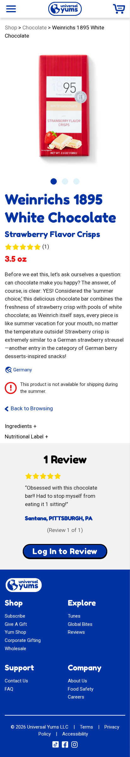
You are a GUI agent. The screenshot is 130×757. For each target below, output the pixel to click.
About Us (77, 681)
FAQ (9, 689)
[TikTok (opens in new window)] (55, 746)
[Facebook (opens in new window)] (65, 746)
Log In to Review (65, 551)
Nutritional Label (24, 436)
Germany (22, 370)
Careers (76, 697)
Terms (86, 727)
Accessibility (75, 734)
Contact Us (16, 681)
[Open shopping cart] (119, 9)
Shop (11, 27)
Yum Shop (15, 632)
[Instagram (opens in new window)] (74, 746)
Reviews (76, 632)
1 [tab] (53, 181)
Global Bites (80, 624)
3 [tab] (76, 181)
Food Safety (80, 689)
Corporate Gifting (23, 640)
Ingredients (18, 426)
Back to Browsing (32, 408)
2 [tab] (65, 181)
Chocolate (34, 27)
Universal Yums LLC (47, 727)
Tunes (74, 616)
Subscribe (15, 616)
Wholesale (15, 648)
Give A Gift (16, 624)
